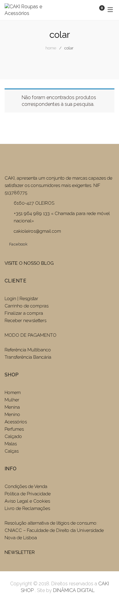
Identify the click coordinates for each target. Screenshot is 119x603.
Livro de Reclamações (27, 508)
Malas (11, 444)
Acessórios (16, 422)
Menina (12, 407)
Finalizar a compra (24, 313)
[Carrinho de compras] (96, 10)
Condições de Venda (26, 486)
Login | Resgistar (21, 298)
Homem (13, 392)
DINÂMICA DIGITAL (73, 590)
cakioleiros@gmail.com (37, 231)
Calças (12, 451)
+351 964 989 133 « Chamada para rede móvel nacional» (62, 217)
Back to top (105, 587)
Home (50, 48)
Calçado (13, 436)
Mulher (12, 400)
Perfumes (14, 429)
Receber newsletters (25, 320)
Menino (12, 414)
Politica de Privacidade (28, 494)
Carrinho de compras (27, 306)
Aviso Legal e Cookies (28, 501)
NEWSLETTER (20, 552)
